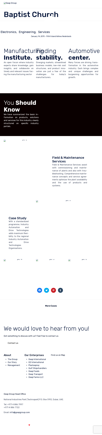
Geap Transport (35, 374)
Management (14, 365)
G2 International (36, 362)
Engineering (27, 32)
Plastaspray (33, 365)
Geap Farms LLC (36, 377)
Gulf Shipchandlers (37, 368)
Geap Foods (33, 371)
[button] (13, 343)
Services (44, 32)
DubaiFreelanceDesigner (42, 425)
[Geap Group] (10, 4)
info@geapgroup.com (20, 412)
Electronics (8, 32)
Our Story (12, 362)
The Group (12, 359)
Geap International (37, 359)
